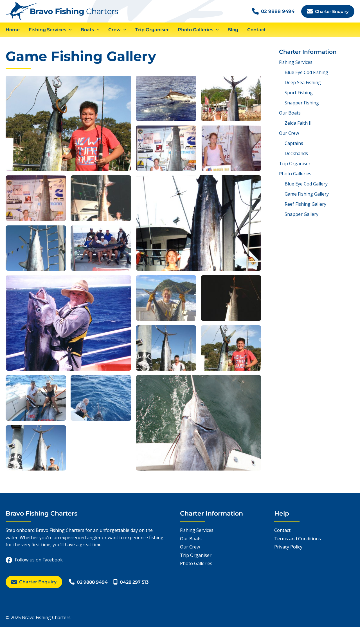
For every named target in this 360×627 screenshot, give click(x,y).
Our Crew (289, 133)
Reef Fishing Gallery (305, 204)
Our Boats (290, 113)
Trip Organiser (294, 163)
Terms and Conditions (297, 539)
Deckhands (296, 153)
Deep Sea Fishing (303, 82)
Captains (294, 143)
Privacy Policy (288, 547)
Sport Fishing (299, 92)
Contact (282, 530)
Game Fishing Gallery (307, 194)
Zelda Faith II (298, 123)
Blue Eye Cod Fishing (306, 72)
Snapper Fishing (302, 103)
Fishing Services (295, 62)
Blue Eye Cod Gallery (306, 184)
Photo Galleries (295, 174)
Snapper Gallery (301, 214)
